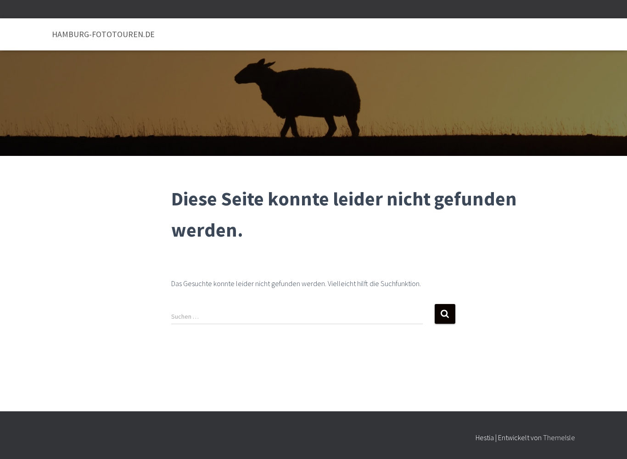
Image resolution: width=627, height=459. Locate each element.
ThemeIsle (559, 437)
